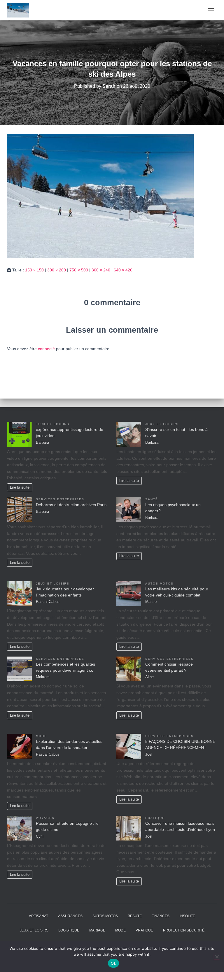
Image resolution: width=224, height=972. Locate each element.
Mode (41, 736)
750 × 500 (78, 270)
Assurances (70, 916)
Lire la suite (19, 487)
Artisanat (38, 916)
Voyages (45, 818)
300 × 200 (56, 270)
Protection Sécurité (183, 930)
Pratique (155, 818)
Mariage (97, 930)
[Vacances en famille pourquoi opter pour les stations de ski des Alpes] (100, 195)
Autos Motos (159, 583)
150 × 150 (34, 270)
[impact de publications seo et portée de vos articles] (20, 10)
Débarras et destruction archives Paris (71, 504)
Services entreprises (60, 499)
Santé (151, 499)
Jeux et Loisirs (52, 424)
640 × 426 (123, 270)
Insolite (187, 916)
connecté (46, 348)
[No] (217, 956)
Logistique (68, 930)
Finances (160, 916)
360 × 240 (101, 270)
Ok (113, 963)
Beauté (135, 916)
